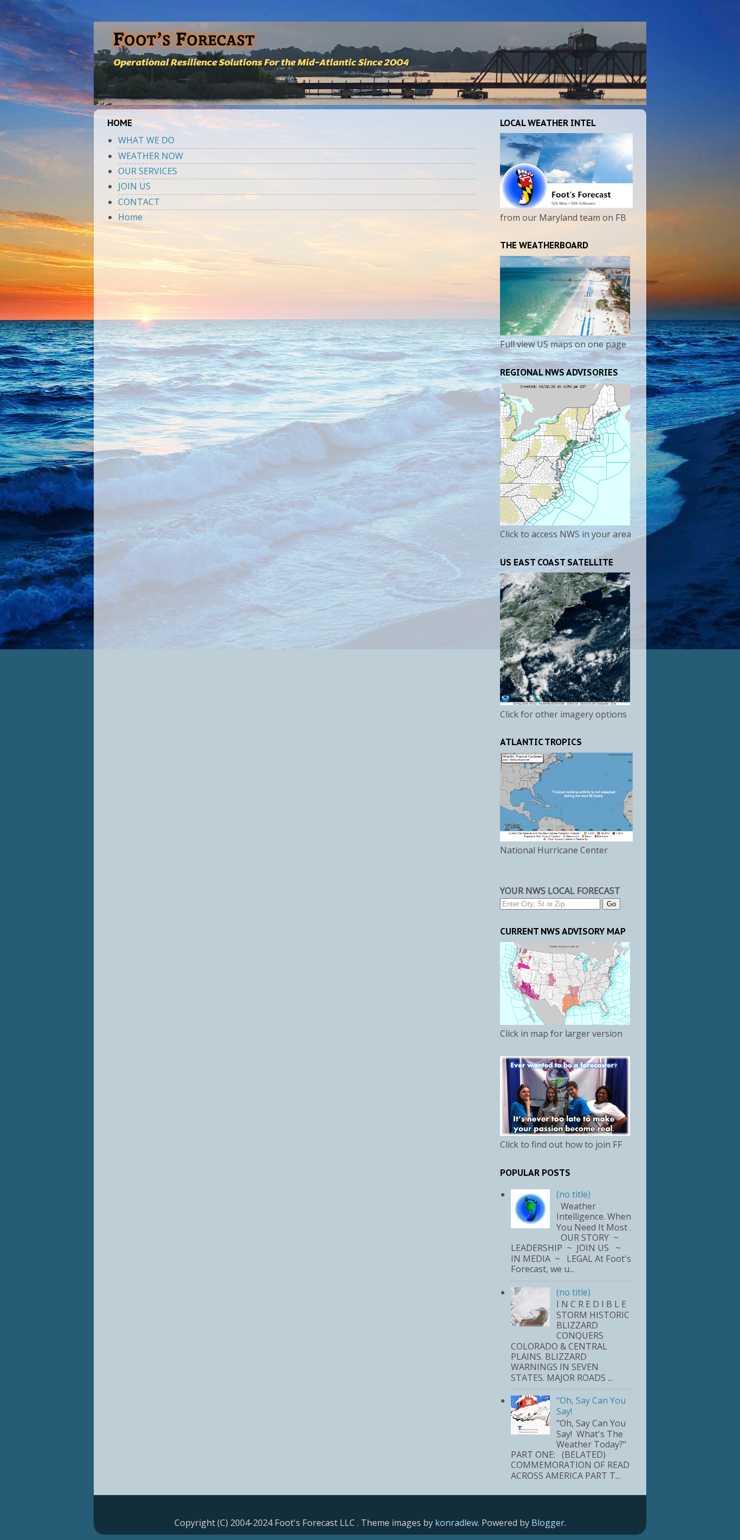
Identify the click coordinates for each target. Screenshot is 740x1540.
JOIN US (134, 186)
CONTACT (139, 202)
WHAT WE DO (146, 140)
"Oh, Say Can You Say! (591, 1405)
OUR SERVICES (147, 171)
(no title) (573, 1194)
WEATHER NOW (150, 156)
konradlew (456, 1523)
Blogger (547, 1523)
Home (130, 217)
